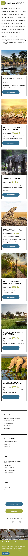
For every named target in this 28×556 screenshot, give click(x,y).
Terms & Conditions (9, 468)
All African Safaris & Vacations (12, 418)
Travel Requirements (9, 470)
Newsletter (14, 504)
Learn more (11, 92)
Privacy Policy (7, 465)
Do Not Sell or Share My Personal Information (12, 462)
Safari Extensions (8, 423)
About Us (6, 485)
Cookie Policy (18, 551)
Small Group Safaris (9, 420)
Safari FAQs (7, 447)
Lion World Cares (8, 490)
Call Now (14, 511)
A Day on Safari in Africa (10, 442)
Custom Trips (7, 425)
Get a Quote (7, 428)
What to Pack (7, 444)
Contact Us (7, 487)
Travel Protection (8, 473)
